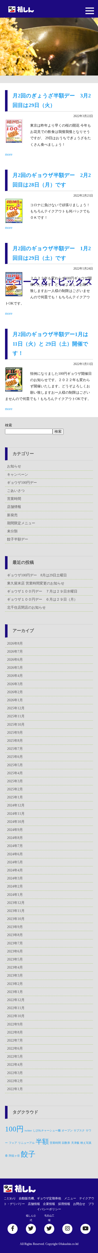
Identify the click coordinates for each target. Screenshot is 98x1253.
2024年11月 (16, 814)
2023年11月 (16, 911)
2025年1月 (15, 797)
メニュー (70, 1198)
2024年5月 (15, 862)
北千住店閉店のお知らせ (26, 607)
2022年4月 (15, 1064)
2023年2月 (15, 984)
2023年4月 (15, 967)
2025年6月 (15, 757)
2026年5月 (15, 668)
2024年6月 (15, 854)
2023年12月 (16, 903)
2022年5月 (15, 1056)
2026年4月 (15, 676)
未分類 (12, 531)
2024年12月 (16, 805)
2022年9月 (15, 1024)
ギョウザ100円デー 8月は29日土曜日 (37, 575)
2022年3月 (15, 1073)
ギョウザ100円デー (22, 483)
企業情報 (49, 1204)
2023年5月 (15, 959)
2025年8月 (15, 741)
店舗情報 (14, 507)
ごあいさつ (16, 491)
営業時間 (14, 499)
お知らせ (14, 466)
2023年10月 (16, 919)
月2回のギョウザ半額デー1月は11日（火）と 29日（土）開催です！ (50, 343)
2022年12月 (16, 1000)
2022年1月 (15, 1089)
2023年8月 (15, 935)
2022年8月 (15, 1032)
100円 (14, 1129)
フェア (13, 1142)
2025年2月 (15, 789)
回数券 (66, 1142)
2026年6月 (15, 659)
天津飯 (75, 1142)
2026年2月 (15, 692)
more (8, 154)
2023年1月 (15, 992)
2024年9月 (15, 830)
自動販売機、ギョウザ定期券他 (40, 1198)
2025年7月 (15, 749)
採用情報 (64, 1204)
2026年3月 (15, 684)
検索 (8, 425)
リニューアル (26, 1142)
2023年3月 (15, 975)
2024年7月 (15, 846)
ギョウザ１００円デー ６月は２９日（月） (42, 599)
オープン (67, 1130)
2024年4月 (15, 870)
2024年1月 (15, 895)
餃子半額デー (17, 539)
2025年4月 (15, 773)
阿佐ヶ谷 (14, 1155)
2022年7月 (15, 1040)
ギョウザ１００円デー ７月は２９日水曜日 (42, 591)
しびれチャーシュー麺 (47, 1130)
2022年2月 (15, 1081)
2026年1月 (15, 700)
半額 (42, 1141)
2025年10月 (16, 724)
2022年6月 (15, 1048)
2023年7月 (15, 943)
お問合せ (79, 1204)
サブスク (79, 1130)
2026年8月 (15, 643)
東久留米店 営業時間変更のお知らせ (35, 583)
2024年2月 (15, 886)
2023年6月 (15, 951)
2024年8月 (15, 838)
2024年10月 (16, 822)
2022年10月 (16, 1016)
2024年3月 (15, 878)
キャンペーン (17, 474)
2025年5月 (15, 765)
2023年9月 (15, 927)
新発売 (12, 515)
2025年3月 (15, 781)
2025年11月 (16, 716)
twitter (28, 1130)
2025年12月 (16, 708)
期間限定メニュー (21, 523)
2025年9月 (15, 732)
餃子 (28, 1154)
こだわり (10, 1198)
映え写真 (85, 1142)
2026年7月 (15, 651)
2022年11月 (16, 1008)
